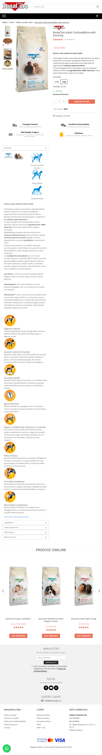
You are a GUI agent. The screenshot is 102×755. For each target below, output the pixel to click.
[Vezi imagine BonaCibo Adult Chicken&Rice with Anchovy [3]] (7, 65)
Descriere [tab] (7, 148)
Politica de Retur (43, 718)
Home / (5, 22)
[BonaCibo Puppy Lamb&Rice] (18, 586)
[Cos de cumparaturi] (97, 16)
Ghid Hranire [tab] (9, 532)
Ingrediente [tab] (8, 522)
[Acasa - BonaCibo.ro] (15, 6)
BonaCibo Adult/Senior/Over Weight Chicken (51, 620)
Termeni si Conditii (11, 718)
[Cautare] (97, 7)
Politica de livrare (10, 724)
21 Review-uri (69, 39)
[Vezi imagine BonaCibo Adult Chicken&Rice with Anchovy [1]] (7, 41)
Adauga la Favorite (62, 116)
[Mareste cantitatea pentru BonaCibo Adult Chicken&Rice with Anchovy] (64, 101)
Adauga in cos (81, 101)
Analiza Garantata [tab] (11, 527)
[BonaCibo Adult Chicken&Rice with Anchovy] (32, 59)
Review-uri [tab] (10, 537)
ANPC (39, 724)
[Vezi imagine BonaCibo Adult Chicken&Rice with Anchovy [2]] (7, 54)
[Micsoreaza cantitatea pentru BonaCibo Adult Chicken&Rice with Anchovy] (55, 101)
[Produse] (4, 17)
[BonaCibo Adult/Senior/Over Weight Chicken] (51, 586)
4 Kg (64, 82)
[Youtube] (51, 687)
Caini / (12, 22)
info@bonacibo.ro (52, 700)
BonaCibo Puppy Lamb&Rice (18, 618)
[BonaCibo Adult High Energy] (84, 586)
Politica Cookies (10, 715)
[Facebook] (46, 687)
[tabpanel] (32, 59)
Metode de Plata (43, 715)
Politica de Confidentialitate (15, 721)
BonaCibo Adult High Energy (83, 618)
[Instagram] (56, 687)
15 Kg (56, 82)
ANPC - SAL (41, 727)
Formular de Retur (44, 721)
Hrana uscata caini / (25, 22)
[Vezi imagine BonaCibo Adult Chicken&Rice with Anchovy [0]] (7, 31)
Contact (7, 727)
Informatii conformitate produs (16, 517)
